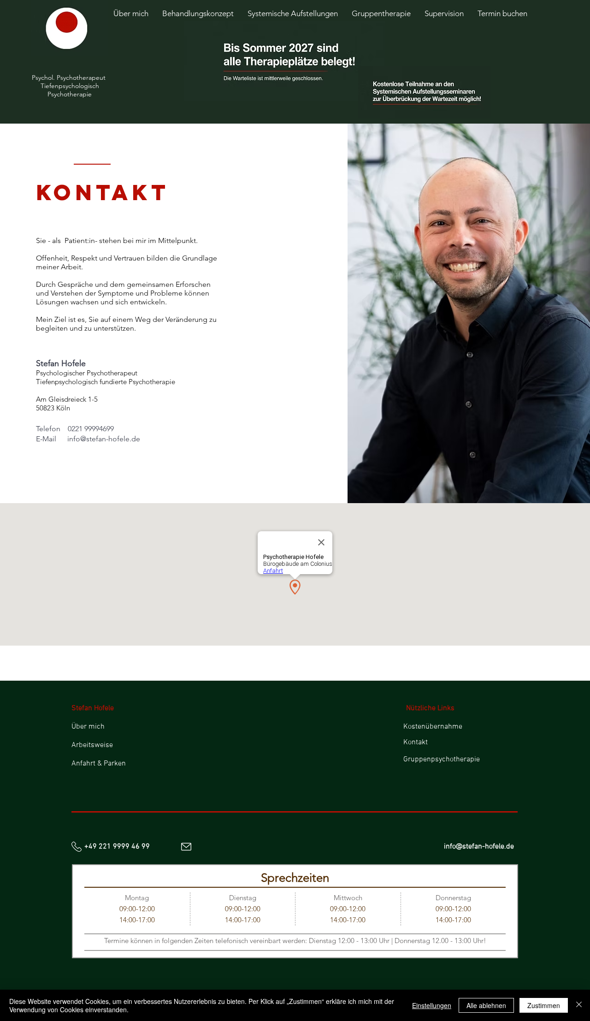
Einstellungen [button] (431, 1005)
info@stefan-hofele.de (103, 438)
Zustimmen (543, 1005)
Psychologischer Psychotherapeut (87, 372)
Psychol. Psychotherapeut (69, 77)
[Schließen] (578, 1005)
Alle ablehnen (486, 1005)
